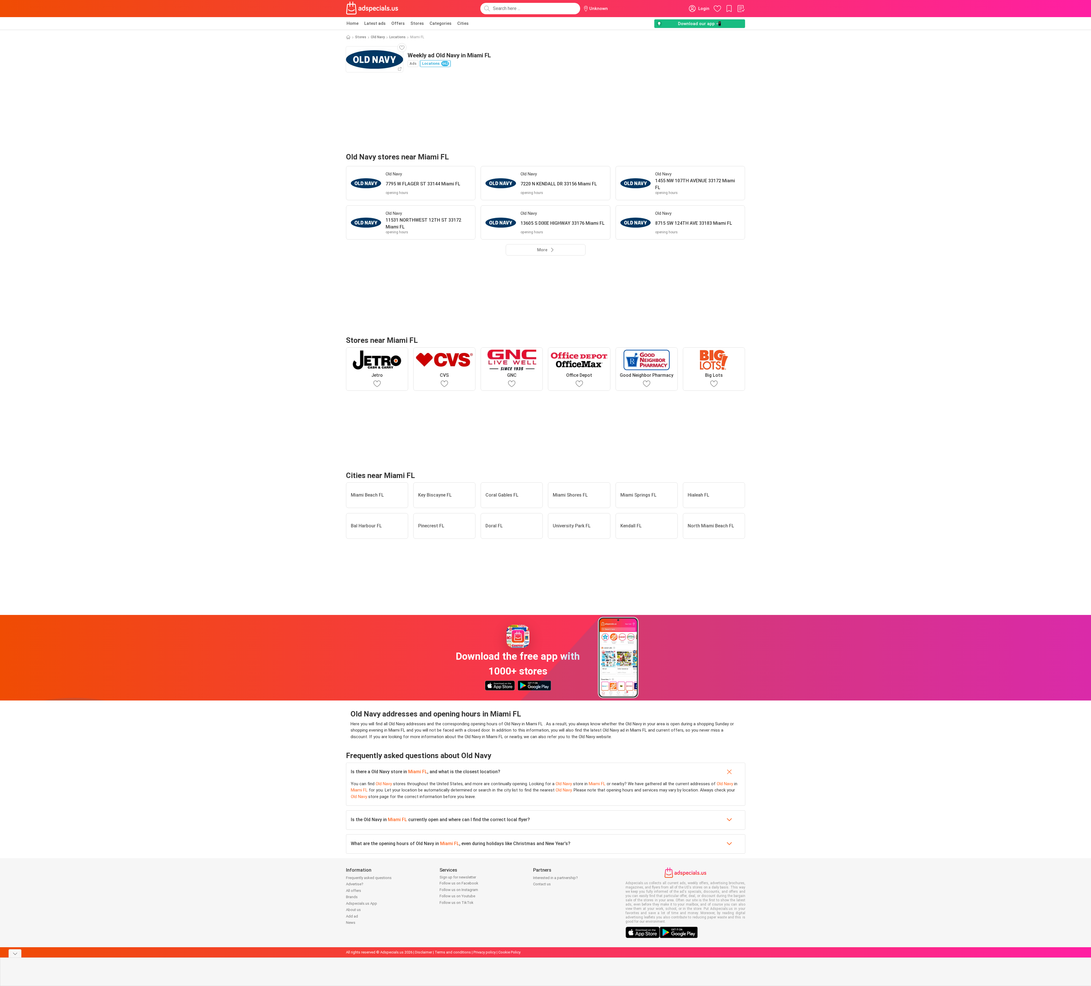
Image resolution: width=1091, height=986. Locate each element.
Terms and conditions (453, 952)
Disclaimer (423, 952)
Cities (463, 23)
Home (353, 23)
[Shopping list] (740, 8)
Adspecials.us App (361, 903)
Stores (417, 23)
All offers (353, 890)
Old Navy (378, 37)
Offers (398, 23)
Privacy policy (484, 952)
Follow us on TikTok (456, 902)
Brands (352, 897)
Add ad (352, 916)
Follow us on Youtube (457, 896)
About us (353, 910)
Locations (397, 37)
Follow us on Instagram (459, 890)
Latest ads (375, 23)
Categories (441, 23)
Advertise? (354, 884)
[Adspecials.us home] (372, 8)
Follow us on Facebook (459, 883)
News (350, 922)
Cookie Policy (509, 952)
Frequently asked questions (369, 878)
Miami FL (417, 771)
